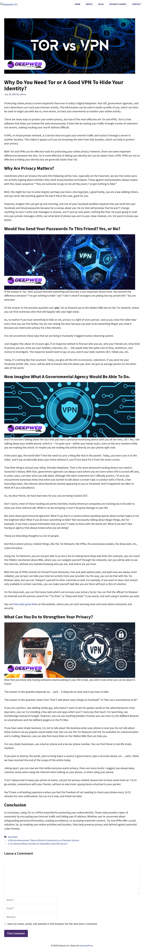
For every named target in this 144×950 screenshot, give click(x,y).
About (89, 4)
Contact (136, 4)
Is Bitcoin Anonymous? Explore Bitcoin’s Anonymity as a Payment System (43, 840)
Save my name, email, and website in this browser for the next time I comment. (52, 923)
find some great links (25, 604)
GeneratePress (86, 945)
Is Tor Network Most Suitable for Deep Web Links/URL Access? (38, 843)
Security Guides (117, 4)
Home (77, 4)
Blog (101, 4)
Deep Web (12, 836)
